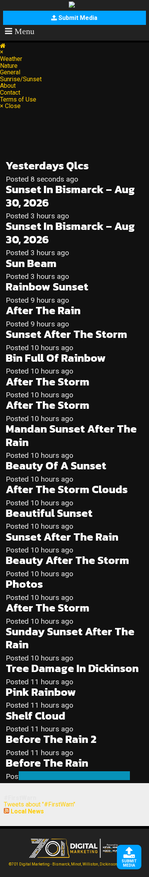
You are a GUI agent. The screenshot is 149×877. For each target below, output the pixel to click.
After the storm (47, 382)
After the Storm (47, 405)
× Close (10, 106)
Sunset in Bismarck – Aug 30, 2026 (70, 196)
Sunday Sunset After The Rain (70, 638)
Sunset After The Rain (62, 537)
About (8, 85)
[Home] (3, 45)
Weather (11, 58)
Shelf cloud (35, 716)
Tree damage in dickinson (72, 668)
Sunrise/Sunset (21, 79)
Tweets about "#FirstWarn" (39, 804)
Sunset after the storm (66, 334)
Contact (10, 92)
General (10, 72)
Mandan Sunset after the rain (71, 435)
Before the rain (47, 763)
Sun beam (31, 263)
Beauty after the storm (67, 560)
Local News (27, 811)
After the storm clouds (67, 489)
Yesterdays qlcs (47, 165)
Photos (24, 584)
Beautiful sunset (49, 513)
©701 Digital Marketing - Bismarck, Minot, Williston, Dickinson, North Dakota (75, 864)
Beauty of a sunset (56, 465)
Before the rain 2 (51, 739)
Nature (9, 65)
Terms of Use (18, 99)
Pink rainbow (41, 692)
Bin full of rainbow (56, 358)
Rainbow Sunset (47, 286)
